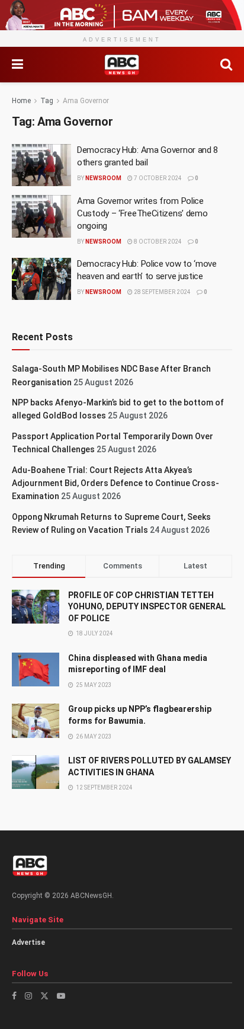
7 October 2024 (157, 178)
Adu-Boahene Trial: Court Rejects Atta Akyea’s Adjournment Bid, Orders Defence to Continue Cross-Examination (115, 483)
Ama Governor (86, 101)
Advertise (28, 942)
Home (21, 101)
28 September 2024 (162, 292)
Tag (46, 101)
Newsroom (103, 178)
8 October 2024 (157, 241)
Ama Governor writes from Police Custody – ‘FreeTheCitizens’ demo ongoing (142, 213)
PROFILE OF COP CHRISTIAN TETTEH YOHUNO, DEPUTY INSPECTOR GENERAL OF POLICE (147, 606)
